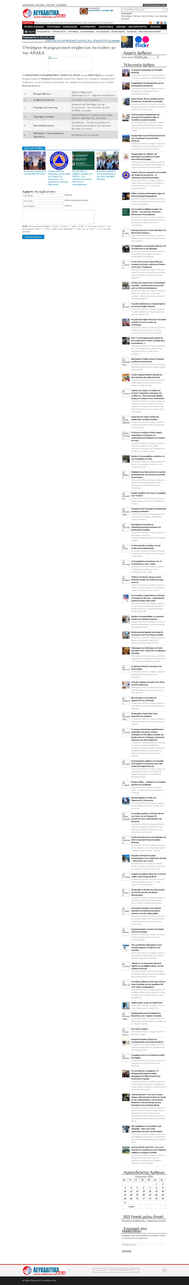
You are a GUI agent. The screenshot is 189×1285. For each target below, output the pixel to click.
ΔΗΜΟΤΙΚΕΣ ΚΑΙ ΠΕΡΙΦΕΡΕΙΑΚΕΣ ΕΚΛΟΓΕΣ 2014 (69, 41)
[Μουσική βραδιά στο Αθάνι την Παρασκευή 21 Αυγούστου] (126, 804)
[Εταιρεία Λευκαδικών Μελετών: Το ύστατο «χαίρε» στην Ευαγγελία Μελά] (126, 880)
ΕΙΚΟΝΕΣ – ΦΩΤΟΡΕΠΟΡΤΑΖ (131, 26)
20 (144, 1195)
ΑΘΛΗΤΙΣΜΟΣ (106, 26)
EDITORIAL (40, 5)
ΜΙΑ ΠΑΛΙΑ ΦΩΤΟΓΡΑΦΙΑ (150, 31)
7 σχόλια (148, 866)
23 (163, 1195)
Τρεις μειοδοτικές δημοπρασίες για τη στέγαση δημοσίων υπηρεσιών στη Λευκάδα (146, 947)
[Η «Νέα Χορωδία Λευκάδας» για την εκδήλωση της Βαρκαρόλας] (126, 551)
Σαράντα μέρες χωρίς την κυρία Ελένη (146, 1003)
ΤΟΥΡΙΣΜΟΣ (73, 31)
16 (163, 1191)
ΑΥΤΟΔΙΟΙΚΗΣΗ (43, 31)
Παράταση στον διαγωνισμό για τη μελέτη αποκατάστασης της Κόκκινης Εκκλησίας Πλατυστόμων (148, 474)
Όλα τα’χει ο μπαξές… (140, 1029)
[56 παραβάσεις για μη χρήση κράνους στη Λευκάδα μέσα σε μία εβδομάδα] (126, 252)
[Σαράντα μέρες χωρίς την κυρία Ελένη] (126, 1009)
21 (150, 1195)
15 (156, 1191)
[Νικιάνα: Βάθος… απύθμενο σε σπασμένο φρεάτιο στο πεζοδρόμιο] (126, 788)
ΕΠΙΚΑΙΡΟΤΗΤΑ (59, 31)
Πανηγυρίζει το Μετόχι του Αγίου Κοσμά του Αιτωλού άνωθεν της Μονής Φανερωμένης (147, 892)
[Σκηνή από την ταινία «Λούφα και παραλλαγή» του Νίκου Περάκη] (126, 423)
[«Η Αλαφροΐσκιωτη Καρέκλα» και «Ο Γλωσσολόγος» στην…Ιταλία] (126, 567)
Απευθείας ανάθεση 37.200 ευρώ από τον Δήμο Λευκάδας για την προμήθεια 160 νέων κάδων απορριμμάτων (148, 984)
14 (150, 1191)
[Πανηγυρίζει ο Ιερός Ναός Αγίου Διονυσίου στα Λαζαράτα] (126, 719)
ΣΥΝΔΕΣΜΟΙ (61, 5)
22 (156, 1195)
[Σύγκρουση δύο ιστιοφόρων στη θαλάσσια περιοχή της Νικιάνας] (126, 515)
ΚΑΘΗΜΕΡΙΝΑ (88, 26)
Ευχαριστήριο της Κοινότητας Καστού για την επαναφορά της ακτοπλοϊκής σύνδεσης (148, 138)
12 (137, 1191)
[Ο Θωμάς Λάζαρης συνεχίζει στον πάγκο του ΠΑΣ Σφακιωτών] (126, 688)
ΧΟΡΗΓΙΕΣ (50, 5)
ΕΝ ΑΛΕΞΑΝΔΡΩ (118, 31)
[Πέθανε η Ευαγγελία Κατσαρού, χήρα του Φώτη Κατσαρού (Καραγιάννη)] (126, 200)
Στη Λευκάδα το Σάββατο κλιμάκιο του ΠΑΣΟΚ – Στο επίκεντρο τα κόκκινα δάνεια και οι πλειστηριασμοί (146, 212)
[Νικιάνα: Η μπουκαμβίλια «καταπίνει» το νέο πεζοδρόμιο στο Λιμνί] (126, 463)
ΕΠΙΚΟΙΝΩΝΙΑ (28, 5)
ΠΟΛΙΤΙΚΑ (155, 26)
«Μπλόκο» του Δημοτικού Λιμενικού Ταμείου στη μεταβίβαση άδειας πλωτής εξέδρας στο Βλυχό (147, 966)
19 (137, 1195)
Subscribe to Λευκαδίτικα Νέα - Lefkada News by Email (144, 1221)
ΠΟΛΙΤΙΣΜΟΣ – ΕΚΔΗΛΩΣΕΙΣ (62, 26)
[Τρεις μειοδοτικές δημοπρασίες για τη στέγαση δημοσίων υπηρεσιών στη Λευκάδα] (126, 951)
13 (144, 1191)
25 (131, 1199)
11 (131, 1191)
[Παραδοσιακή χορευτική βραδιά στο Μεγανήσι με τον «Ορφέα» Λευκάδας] (126, 1019)
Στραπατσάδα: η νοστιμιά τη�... (101, 10)
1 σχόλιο (147, 790)
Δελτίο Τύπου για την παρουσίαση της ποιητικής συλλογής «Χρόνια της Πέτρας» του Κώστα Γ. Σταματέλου (148, 264)
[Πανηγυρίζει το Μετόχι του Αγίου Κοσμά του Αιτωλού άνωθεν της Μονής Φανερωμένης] (126, 896)
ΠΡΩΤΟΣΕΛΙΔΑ (102, 31)
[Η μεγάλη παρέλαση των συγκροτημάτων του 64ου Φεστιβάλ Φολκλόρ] (126, 310)
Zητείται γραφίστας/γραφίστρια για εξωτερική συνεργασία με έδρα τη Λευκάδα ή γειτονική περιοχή (74, 23)
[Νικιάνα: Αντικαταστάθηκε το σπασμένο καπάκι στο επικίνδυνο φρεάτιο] (126, 623)
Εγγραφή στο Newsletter (134, 1230)
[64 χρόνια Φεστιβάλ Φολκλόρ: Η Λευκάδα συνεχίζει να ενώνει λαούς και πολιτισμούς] (126, 326)
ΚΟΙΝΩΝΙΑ (132, 31)
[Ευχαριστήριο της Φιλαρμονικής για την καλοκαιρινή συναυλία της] (126, 89)
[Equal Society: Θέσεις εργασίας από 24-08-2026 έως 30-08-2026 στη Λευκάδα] (126, 105)
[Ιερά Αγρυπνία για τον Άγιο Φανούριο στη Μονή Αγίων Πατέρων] (126, 236)
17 (125, 1195)
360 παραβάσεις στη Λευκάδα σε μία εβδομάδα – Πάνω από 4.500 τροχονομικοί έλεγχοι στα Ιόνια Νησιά (146, 1129)
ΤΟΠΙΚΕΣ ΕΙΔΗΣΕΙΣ (34, 26)
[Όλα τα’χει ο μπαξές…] (126, 1035)
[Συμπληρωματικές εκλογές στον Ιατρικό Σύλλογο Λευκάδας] (126, 935)
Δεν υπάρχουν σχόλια (148, 91)
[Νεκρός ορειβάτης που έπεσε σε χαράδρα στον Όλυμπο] (126, 499)
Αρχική (31, 31)
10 (125, 1191)
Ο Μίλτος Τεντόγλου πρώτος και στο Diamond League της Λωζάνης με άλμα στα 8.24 (147, 579)
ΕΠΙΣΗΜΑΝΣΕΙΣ (94, 8)
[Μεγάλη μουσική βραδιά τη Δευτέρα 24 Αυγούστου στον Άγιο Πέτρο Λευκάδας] (126, 639)
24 (125, 1199)
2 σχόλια (148, 973)
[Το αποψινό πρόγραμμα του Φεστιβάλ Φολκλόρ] (126, 76)
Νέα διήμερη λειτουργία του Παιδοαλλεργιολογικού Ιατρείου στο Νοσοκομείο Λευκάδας (146, 527)
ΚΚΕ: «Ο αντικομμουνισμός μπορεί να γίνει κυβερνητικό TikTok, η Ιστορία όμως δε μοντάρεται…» (148, 340)
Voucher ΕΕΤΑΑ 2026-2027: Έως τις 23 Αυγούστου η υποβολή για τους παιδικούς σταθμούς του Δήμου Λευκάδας (148, 1150)
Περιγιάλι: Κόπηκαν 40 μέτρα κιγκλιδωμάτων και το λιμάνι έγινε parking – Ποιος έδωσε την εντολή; (148, 858)
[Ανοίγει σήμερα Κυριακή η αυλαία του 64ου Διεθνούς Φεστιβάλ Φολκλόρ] (126, 381)
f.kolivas (116, 41)
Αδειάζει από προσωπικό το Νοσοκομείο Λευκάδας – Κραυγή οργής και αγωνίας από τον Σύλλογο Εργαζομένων (148, 285)
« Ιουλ (131, 1207)
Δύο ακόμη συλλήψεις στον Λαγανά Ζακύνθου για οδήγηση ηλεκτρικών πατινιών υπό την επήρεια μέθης (146, 910)
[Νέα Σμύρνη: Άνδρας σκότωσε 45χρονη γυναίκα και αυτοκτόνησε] (126, 365)
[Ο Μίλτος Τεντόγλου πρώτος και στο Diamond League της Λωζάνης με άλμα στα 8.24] (126, 583)
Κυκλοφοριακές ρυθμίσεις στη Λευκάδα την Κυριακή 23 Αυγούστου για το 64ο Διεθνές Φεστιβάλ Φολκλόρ (147, 763)
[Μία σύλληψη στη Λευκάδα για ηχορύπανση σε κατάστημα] (126, 704)
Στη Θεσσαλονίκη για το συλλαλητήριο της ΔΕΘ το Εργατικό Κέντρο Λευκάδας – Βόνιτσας (148, 840)
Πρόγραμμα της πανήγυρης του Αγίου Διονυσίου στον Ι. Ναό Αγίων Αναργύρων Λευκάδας (148, 650)
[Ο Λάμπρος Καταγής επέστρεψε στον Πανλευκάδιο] (126, 672)
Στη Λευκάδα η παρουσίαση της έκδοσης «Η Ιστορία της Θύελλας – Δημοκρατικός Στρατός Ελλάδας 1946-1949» (147, 598)
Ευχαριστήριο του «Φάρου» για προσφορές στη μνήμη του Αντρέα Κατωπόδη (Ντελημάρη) (145, 156)
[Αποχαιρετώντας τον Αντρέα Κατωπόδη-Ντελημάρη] (126, 1061)
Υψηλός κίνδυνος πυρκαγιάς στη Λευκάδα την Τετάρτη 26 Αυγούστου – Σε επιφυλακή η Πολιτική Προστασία (148, 175)
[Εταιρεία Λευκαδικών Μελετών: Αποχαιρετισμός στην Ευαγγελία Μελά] (126, 1046)
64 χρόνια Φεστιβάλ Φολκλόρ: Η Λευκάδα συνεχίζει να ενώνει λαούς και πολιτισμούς (148, 322)
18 (131, 1195)
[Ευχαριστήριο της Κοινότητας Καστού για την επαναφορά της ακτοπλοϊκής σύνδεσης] (126, 142)
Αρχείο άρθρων (128, 57)
